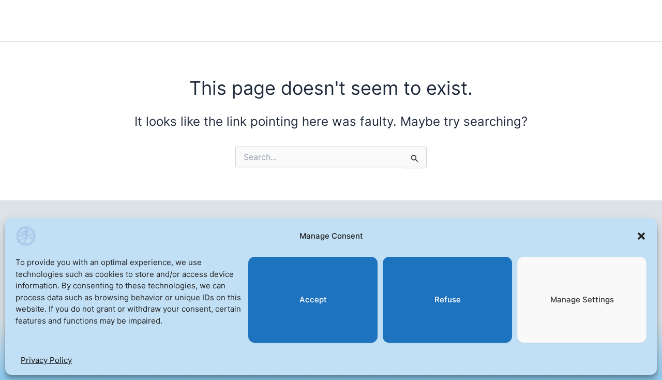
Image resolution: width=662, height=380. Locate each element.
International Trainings (296, 20)
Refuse (447, 299)
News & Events (417, 20)
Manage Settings (582, 299)
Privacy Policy (46, 360)
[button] (641, 236)
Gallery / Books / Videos (525, 20)
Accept (313, 299)
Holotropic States (112, 20)
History (202, 20)
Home (29, 20)
